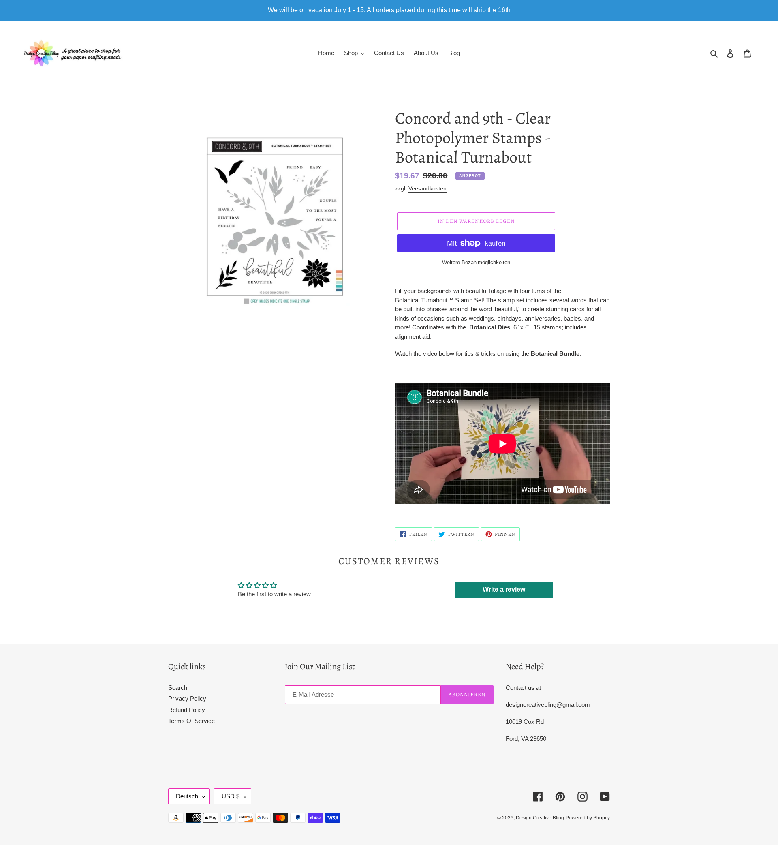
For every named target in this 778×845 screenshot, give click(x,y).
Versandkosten (427, 188)
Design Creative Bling (540, 818)
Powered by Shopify (588, 818)
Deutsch (187, 796)
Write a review (504, 589)
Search (177, 687)
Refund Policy (186, 709)
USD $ (230, 796)
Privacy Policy (187, 698)
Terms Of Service (191, 720)
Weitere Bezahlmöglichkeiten (476, 262)
